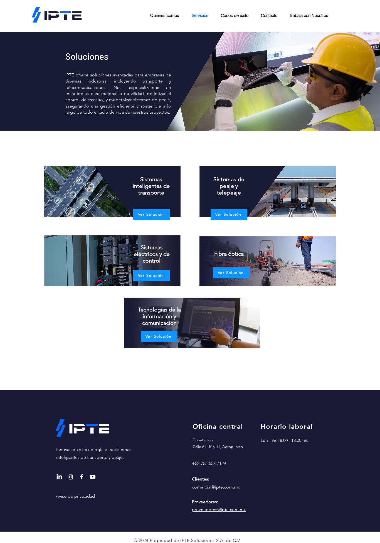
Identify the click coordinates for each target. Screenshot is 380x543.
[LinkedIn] (59, 477)
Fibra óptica (229, 253)
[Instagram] (70, 477)
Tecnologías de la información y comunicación (159, 316)
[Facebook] (81, 477)
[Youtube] (92, 477)
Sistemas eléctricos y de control (152, 254)
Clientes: (200, 479)
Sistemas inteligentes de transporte (151, 186)
